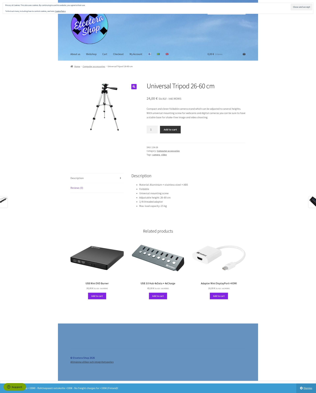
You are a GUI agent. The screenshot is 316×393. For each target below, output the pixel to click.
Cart (104, 54)
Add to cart (170, 129)
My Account (136, 54)
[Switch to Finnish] (149, 54)
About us (75, 54)
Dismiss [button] (307, 388)
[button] (134, 86)
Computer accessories (94, 66)
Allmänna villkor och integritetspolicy (92, 362)
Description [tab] (77, 178)
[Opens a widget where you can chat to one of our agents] (14, 387)
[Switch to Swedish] (158, 54)
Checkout (118, 54)
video (164, 154)
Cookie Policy (60, 11)
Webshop (91, 54)
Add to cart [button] (97, 296)
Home (77, 66)
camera (156, 154)
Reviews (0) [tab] (76, 187)
